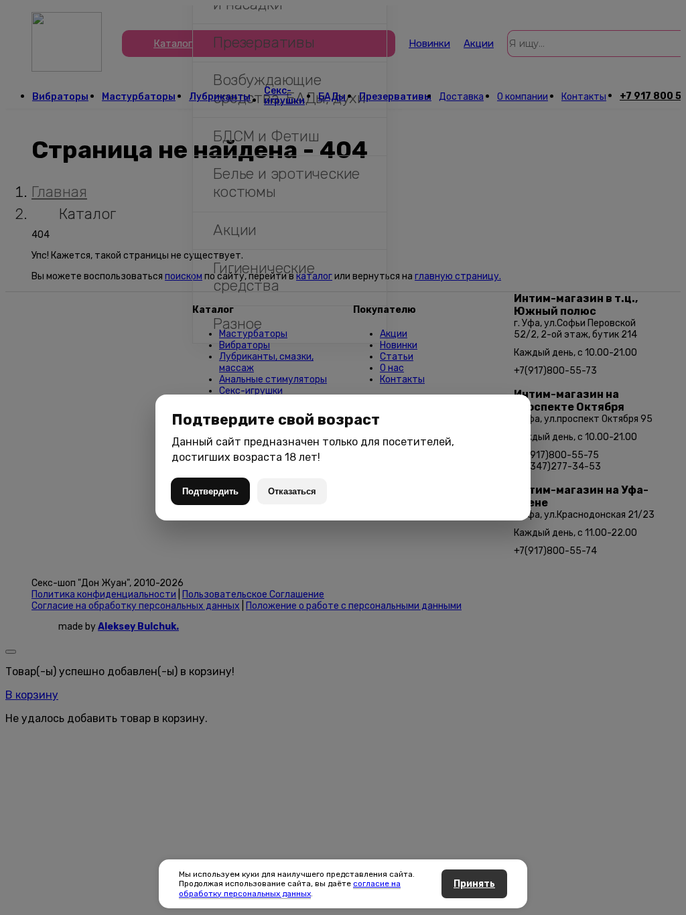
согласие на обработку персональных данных (290, 888)
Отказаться (292, 491)
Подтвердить (210, 491)
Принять (474, 884)
